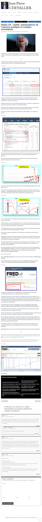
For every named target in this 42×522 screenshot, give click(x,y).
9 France (6, 15)
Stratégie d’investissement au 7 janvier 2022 (11, 384)
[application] (6, 12)
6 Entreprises (30, 12)
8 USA (2, 15)
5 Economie (24, 12)
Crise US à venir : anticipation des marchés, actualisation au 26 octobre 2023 (11, 390)
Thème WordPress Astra (32, 517)
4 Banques (19, 12)
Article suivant (38, 401)
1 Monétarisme (4, 12)
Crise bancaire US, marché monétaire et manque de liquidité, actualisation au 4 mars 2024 (11, 394)
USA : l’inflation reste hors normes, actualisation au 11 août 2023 (28, 386)
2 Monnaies (9, 12)
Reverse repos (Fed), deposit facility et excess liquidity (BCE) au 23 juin (29, 381)
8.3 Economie (18, 31)
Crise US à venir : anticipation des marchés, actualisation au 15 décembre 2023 (30, 390)
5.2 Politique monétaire (11, 31)
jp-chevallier (10, 427)
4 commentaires (25, 31)
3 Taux (14, 12)
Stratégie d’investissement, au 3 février (10, 382)
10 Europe (11, 15)
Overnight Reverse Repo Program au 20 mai (30, 384)
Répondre (38, 425)
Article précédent (4, 401)
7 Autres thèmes (36, 12)
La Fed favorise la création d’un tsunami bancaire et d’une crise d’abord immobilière (11, 386)
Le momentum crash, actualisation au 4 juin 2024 (30, 394)
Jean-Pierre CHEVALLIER (20, 5)
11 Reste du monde (18, 15)
